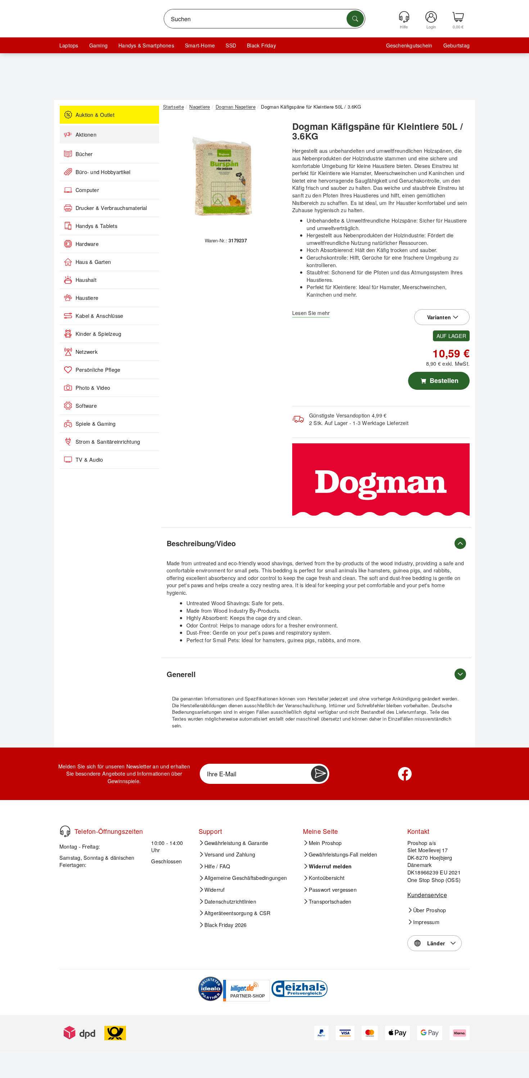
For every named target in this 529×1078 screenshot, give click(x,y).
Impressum (426, 922)
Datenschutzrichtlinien (230, 901)
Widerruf (214, 889)
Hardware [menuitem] (87, 243)
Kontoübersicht (326, 877)
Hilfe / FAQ (217, 866)
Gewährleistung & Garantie (236, 842)
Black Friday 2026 (225, 924)
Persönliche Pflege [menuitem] (98, 369)
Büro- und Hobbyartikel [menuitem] (103, 171)
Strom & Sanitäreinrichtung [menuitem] (108, 441)
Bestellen (443, 380)
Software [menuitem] (86, 405)
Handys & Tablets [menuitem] (96, 225)
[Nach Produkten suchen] (355, 18)
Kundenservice (427, 895)
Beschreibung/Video (201, 543)
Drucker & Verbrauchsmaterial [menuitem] (111, 207)
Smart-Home (200, 45)
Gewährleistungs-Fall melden (343, 854)
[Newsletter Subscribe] (319, 774)
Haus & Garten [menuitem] (93, 261)
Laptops (68, 45)
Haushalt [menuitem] (86, 279)
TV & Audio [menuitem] (89, 459)
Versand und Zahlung (230, 854)
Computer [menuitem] (87, 189)
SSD (231, 45)
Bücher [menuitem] (84, 153)
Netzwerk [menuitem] (87, 351)
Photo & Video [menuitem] (93, 387)
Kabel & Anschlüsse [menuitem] (99, 315)
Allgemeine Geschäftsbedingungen (245, 877)
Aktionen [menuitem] (86, 134)
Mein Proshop (325, 842)
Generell (181, 674)
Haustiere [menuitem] (87, 297)
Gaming (98, 45)
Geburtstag (456, 45)
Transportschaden (330, 901)
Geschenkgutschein (409, 45)
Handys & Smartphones (146, 45)
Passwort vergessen (333, 889)
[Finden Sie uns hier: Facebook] (405, 774)
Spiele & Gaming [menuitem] (96, 423)
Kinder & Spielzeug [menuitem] (98, 333)
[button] (223, 175)
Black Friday (261, 45)
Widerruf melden (330, 866)
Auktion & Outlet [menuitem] (95, 114)
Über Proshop (429, 910)
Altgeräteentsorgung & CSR (237, 913)
